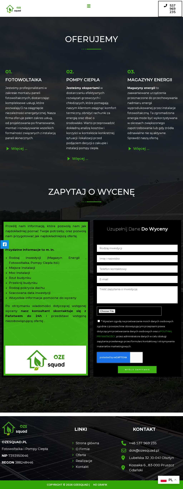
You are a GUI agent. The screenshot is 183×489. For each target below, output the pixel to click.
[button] (89, 6)
